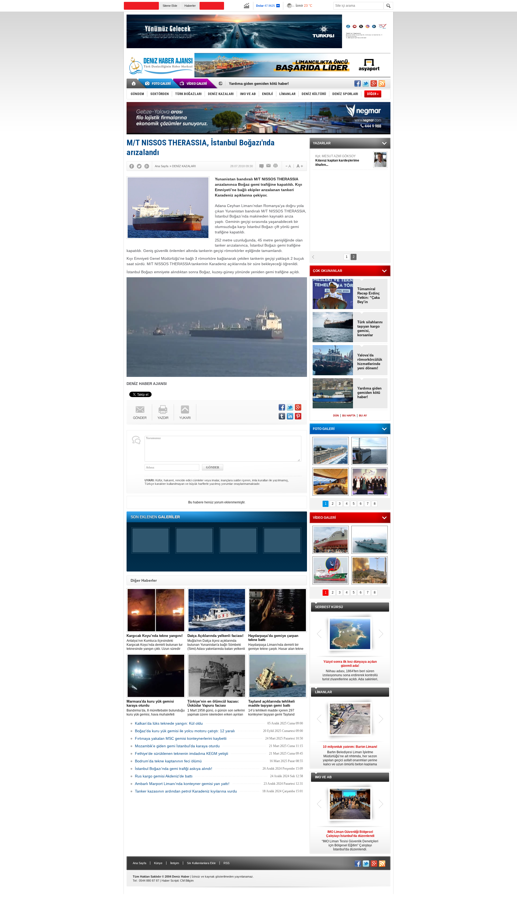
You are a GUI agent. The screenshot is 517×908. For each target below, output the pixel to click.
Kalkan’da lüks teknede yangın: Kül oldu (169, 723)
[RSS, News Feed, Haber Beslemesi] (382, 83)
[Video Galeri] (193, 83)
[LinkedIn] (290, 416)
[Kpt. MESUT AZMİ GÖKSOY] (380, 159)
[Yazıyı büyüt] (299, 166)
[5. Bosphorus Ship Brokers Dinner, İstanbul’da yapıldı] (369, 482)
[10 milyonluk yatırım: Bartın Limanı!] (350, 719)
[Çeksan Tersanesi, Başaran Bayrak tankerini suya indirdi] (330, 540)
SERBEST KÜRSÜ (329, 607)
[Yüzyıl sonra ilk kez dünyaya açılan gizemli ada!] (350, 634)
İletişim (174, 863)
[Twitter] (139, 166)
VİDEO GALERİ (324, 518)
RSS (226, 863)
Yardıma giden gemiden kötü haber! (369, 392)
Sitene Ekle (170, 5)
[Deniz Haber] (160, 77)
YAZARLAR (322, 143)
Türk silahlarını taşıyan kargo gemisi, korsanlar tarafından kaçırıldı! (370, 328)
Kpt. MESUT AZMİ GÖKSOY (337, 160)
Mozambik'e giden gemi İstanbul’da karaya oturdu (177, 746)
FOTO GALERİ (323, 429)
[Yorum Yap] (261, 166)
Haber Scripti (170, 880)
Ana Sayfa (139, 863)
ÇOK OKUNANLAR (327, 271)
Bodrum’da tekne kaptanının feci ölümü (168, 761)
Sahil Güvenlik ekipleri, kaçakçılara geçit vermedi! (270, 84)
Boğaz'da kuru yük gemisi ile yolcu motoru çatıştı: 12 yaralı (185, 731)
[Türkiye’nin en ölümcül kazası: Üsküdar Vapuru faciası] (216, 676)
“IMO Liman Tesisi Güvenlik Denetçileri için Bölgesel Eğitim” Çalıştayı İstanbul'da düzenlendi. (350, 840)
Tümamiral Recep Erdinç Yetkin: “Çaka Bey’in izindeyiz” (368, 295)
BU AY (363, 415)
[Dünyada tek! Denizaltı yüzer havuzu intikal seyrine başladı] (369, 451)
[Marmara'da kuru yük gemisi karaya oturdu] (156, 676)
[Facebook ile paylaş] (357, 83)
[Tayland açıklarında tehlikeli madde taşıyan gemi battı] (277, 676)
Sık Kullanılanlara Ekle (201, 863)
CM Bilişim (187, 880)
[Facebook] (131, 166)
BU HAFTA (348, 415)
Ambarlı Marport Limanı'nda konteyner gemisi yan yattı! (182, 783)
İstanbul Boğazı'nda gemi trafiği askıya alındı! (173, 768)
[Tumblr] (282, 416)
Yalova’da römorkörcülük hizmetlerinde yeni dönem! (369, 361)
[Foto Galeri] (158, 83)
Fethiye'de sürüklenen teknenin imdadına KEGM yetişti (181, 753)
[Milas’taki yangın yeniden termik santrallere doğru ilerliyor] (369, 570)
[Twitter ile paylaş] (365, 83)
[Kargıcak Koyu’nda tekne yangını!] (156, 610)
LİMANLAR (323, 692)
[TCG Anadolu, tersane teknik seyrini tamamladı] (369, 540)
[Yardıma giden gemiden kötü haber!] (333, 393)
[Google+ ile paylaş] (374, 83)
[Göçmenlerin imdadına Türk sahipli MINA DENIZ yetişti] (330, 570)
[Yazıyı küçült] (288, 166)
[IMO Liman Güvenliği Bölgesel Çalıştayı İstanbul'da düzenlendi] (350, 804)
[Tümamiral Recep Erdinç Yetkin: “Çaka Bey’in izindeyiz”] (333, 294)
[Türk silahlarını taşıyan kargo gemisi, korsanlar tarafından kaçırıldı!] (333, 327)
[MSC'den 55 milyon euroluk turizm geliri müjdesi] (330, 482)
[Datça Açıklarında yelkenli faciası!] (216, 610)
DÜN (336, 415)
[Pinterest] (298, 416)
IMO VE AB (323, 777)
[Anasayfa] (134, 83)
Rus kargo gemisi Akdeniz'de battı (164, 776)
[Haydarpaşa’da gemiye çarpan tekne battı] (277, 610)
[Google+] (146, 166)
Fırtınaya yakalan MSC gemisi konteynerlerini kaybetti (180, 738)
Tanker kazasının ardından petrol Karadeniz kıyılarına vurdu (186, 791)
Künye (158, 863)
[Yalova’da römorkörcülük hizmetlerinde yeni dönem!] (333, 360)
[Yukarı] (185, 412)
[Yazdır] (275, 166)
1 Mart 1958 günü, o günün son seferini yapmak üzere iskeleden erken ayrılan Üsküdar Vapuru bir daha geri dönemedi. (216, 708)
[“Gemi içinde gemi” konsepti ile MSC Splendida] (330, 451)
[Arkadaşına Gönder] (268, 166)
